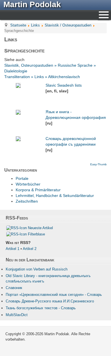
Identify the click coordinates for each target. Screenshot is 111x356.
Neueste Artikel (40, 228)
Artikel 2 (29, 249)
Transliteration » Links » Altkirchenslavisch (42, 76)
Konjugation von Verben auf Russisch (36, 269)
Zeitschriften (27, 201)
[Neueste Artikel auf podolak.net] (16, 227)
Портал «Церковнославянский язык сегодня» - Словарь (54, 294)
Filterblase (36, 234)
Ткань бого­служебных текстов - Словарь (41, 308)
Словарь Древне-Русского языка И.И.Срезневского (50, 301)
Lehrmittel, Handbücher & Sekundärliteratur (55, 195)
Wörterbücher (28, 184)
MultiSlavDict (17, 315)
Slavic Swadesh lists (64, 85)
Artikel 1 (12, 249)
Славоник (14, 288)
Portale (22, 178)
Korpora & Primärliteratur (38, 190)
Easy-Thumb (98, 164)
